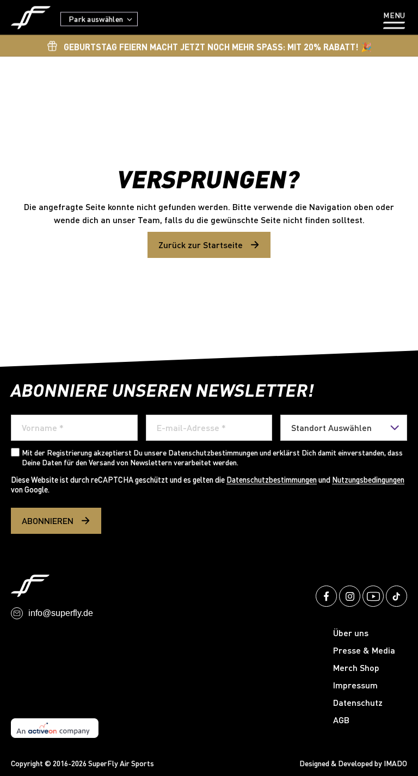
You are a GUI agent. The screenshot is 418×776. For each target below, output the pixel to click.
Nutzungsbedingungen (368, 479)
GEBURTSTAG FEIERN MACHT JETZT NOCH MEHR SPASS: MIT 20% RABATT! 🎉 (218, 46)
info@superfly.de (60, 613)
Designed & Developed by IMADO (353, 763)
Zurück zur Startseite (200, 244)
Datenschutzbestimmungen (271, 479)
